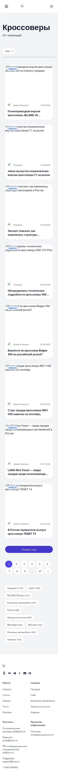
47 (40, 571)
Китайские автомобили (22, 602)
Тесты (6, 706)
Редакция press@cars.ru (10, 739)
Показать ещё (29, 549)
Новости (7, 689)
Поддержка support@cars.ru (11, 760)
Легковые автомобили (21, 632)
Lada (34, 588)
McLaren (35, 624)
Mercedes (15, 624)
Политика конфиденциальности (42, 733)
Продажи (15, 588)
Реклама (7, 712)
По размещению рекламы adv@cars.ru (14, 730)
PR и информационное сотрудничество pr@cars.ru (15, 749)
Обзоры (7, 700)
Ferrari (13, 610)
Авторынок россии (19, 617)
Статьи (6, 694)
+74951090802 (10, 767)
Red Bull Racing (18, 595)
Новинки (14, 639)
